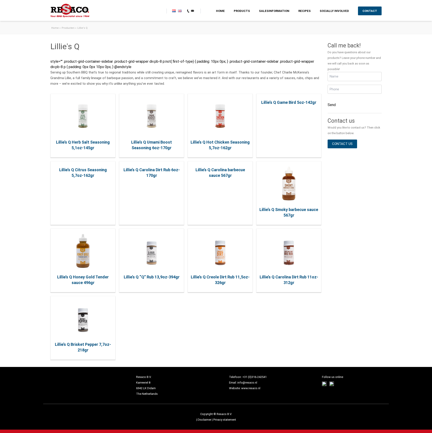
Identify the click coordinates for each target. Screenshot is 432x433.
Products (242, 11)
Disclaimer (205, 419)
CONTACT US (342, 144)
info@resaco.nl (247, 382)
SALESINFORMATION (274, 11)
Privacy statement (224, 419)
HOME (220, 11)
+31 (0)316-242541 (254, 377)
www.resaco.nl (250, 388)
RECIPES (304, 11)
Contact (369, 11)
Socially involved (334, 11)
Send (332, 105)
